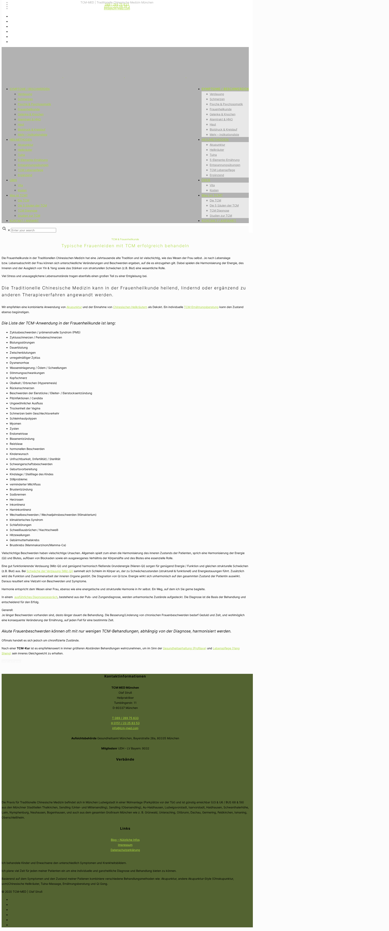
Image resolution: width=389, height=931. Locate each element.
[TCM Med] (124, 76)
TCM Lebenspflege (30, 170)
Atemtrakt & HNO (29, 119)
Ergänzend (25, 175)
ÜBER (13, 180)
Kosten (22, 190)
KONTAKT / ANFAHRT (24, 220)
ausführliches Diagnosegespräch (36, 597)
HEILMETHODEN (21, 139)
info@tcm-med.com (117, 8)
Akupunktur (25, 144)
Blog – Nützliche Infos (125, 839)
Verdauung (25, 94)
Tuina (21, 154)
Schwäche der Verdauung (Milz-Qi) (50, 571)
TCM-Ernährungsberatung (201, 307)
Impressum (125, 844)
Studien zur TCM (29, 215)
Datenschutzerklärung (125, 850)
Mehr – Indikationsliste (32, 134)
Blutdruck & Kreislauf (31, 129)
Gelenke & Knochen (31, 114)
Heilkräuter (25, 149)
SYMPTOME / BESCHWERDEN (30, 89)
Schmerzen (25, 99)
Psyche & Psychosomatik (34, 104)
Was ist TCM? (19, 195)
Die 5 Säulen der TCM (32, 205)
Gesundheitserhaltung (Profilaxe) (184, 648)
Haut (21, 124)
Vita (20, 185)
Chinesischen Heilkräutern (130, 307)
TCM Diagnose (27, 210)
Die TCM (23, 200)
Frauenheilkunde (29, 109)
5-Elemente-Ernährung (33, 160)
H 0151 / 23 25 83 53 (125, 723)
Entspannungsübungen (33, 165)
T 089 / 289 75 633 (125, 718)
